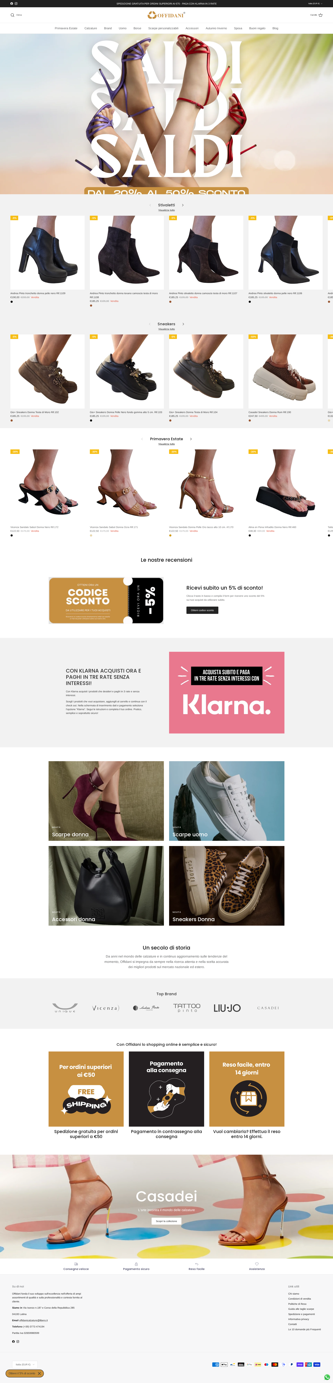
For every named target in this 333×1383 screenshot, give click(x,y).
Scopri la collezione (166, 1221)
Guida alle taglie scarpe (301, 1309)
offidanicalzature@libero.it (33, 1320)
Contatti (292, 1324)
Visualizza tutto (166, 210)
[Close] (39, 1373)
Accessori (192, 28)
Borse (137, 28)
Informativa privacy (298, 1319)
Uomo (122, 28)
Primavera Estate (66, 28)
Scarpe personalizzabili (163, 28)
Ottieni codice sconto (202, 610)
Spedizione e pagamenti (301, 1314)
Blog (275, 28)
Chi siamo (293, 1293)
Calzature (90, 28)
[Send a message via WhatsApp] (327, 1377)
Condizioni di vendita (299, 1298)
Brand (108, 28)
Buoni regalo (257, 28)
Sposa (238, 28)
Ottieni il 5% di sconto (22, 1373)
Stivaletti (166, 205)
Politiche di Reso (297, 1304)
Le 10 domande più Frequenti (304, 1329)
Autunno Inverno (216, 28)
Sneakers (166, 324)
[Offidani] (166, 15)
